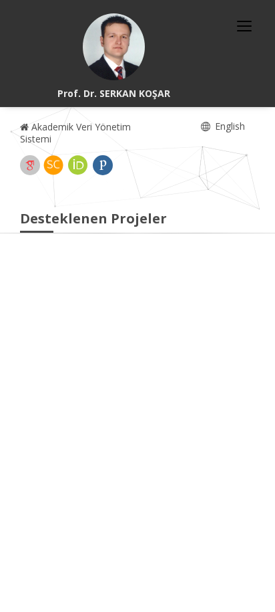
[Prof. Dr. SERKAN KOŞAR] (114, 46)
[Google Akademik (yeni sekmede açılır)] (30, 165)
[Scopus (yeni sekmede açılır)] (53, 165)
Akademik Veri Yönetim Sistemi (75, 132)
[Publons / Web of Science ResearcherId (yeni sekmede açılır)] (103, 165)
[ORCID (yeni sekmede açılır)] (78, 165)
